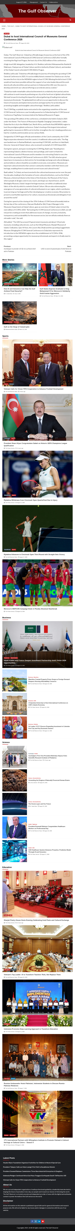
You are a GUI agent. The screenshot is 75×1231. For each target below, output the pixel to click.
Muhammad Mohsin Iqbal (11, 329)
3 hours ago (22, 391)
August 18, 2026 (48, 830)
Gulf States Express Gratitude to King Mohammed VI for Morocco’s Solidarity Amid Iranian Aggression (55, 291)
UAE (35, 700)
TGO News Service (10, 448)
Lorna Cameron (33, 782)
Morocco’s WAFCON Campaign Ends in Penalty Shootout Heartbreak (30, 609)
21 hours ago (20, 448)
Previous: (20, 249)
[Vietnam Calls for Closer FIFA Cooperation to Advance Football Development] (37, 363)
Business (6, 657)
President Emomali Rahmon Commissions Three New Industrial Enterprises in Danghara (32, 1171)
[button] (4, 20)
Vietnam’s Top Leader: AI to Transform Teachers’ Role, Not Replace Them (32, 975)
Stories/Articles (8, 283)
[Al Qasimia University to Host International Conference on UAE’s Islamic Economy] (14, 704)
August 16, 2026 (21, 611)
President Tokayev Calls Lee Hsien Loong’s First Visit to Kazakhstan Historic (29, 1167)
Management (34, 2)
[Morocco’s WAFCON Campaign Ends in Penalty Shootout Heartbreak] (37, 582)
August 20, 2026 (48, 683)
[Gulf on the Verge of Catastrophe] (19, 312)
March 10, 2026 (23, 329)
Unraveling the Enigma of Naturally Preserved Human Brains (49, 780)
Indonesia (13, 1024)
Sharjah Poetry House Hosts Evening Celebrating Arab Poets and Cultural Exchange (36, 920)
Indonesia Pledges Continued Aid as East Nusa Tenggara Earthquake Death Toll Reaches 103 (34, 1175)
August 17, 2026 (23, 557)
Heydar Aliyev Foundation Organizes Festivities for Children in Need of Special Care (32, 1163)
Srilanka (36, 724)
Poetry (6, 915)
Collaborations (53, 2)
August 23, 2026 (43, 806)
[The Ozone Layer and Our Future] (14, 804)
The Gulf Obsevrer (52, 1228)
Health (36, 753)
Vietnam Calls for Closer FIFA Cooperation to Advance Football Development (33, 389)
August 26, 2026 (23, 977)
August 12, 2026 (48, 730)
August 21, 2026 (21, 502)
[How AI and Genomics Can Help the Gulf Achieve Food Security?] (19, 274)
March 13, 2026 (59, 296)
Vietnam (11, 384)
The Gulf (6, 33)
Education (7, 969)
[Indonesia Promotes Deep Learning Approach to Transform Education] (37, 1003)
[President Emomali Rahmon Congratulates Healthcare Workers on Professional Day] (14, 828)
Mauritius (36, 677)
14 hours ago (47, 760)
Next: (56, 249)
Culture (6, 1135)
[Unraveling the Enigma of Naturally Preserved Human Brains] (14, 780)
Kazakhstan (7, 495)
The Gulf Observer (37, 10)
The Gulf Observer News (11, 43)
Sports (6, 384)
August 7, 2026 (23, 1088)
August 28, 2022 (25, 43)
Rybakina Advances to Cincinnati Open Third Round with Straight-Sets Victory (34, 554)
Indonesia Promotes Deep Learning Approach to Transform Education (31, 1029)
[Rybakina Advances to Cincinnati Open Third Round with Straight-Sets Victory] (37, 528)
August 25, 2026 (21, 665)
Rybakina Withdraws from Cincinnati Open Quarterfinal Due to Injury (30, 500)
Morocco (42, 283)
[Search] (70, 20)
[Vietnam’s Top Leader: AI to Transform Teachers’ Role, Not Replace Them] (37, 948)
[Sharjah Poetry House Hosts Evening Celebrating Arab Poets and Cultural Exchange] (37, 894)
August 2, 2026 (20, 1145)
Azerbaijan (7, 438)
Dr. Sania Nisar (8, 293)
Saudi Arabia (14, 657)
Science (30, 778)
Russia (13, 1078)
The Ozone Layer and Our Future (39, 804)
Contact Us (43, 2)
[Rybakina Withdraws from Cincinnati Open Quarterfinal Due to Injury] (37, 474)
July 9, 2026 (18, 293)
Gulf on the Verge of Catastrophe (16, 327)
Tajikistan (34, 824)
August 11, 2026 (21, 1031)
